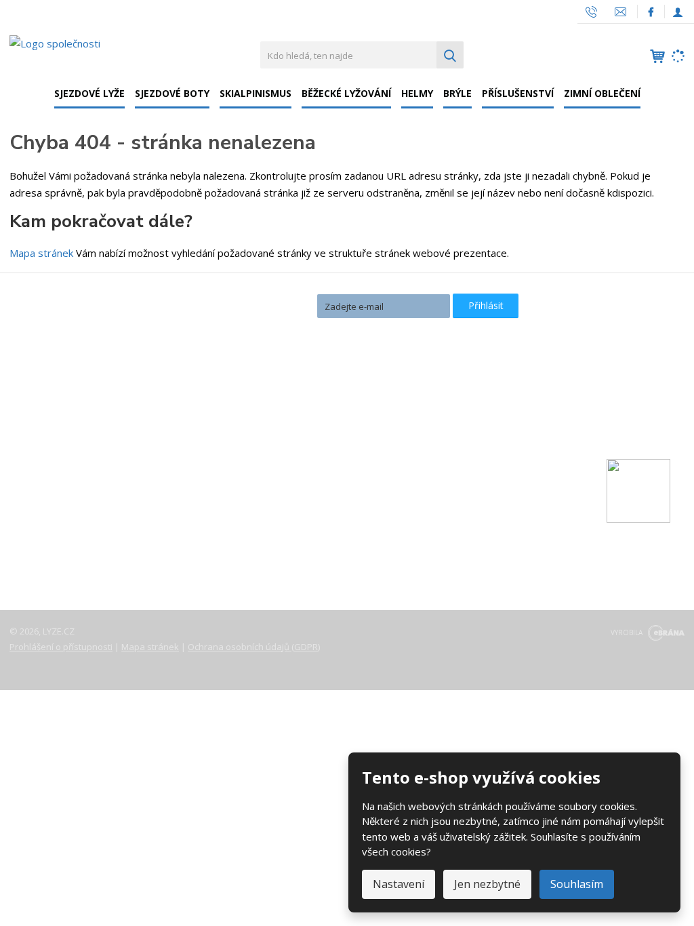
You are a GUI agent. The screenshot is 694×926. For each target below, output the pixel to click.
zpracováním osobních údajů (374, 329)
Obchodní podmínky (67, 541)
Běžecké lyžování (346, 93)
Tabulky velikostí (59, 522)
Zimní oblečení (602, 93)
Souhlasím (576, 884)
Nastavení (398, 884)
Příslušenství (518, 93)
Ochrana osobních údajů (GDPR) (254, 647)
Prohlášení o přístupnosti (61, 647)
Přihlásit (486, 305)
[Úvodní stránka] (54, 42)
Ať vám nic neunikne (251, 304)
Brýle (457, 93)
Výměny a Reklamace (70, 503)
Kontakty (42, 465)
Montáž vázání (283, 417)
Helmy (417, 93)
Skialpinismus (255, 93)
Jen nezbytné (487, 884)
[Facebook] (651, 11)
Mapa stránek (41, 253)
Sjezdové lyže (89, 93)
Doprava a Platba (61, 484)
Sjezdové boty (172, 93)
